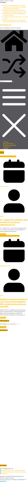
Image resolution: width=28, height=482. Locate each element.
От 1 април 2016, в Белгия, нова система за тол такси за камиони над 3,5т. (14, 222)
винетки (8, 156)
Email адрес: (3, 324)
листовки (6, 142)
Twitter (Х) (4, 473)
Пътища (13, 156)
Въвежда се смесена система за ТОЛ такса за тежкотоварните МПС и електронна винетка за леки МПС (13, 303)
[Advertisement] (14, 397)
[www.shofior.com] (14, 51)
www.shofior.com (5, 25)
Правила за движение (9, 145)
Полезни (5, 148)
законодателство (8, 143)
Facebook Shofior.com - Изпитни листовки (13, 472)
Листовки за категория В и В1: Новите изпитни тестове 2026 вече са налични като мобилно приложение (14, 6)
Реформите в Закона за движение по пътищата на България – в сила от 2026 (14, 11)
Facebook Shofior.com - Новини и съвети (13, 470)
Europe (2, 156)
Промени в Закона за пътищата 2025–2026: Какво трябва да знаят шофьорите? (15, 20)
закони (7, 236)
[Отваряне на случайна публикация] (14, 79)
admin (1, 216)
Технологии (6, 147)
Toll (5, 156)
